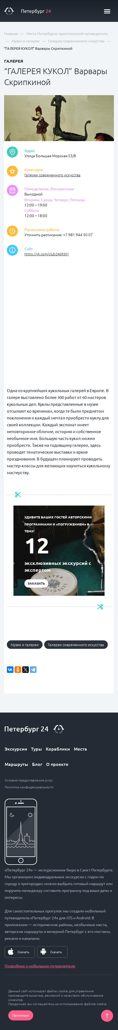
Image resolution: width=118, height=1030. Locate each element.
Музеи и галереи (25, 644)
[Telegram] (33, 669)
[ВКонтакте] (10, 669)
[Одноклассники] (18, 669)
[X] (25, 669)
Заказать (36, 583)
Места (80, 749)
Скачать (23, 952)
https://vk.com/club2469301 (46, 253)
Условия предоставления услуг (29, 780)
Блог (37, 764)
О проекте (57, 764)
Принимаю (20, 1015)
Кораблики (58, 749)
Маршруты (16, 764)
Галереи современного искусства (52, 174)
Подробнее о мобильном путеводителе (40, 965)
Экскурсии (16, 749)
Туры (36, 749)
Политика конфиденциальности (29, 787)
